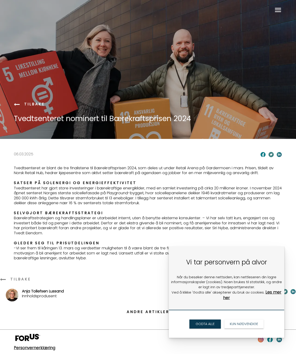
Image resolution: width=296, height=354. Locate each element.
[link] (17, 105)
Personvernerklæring (34, 348)
